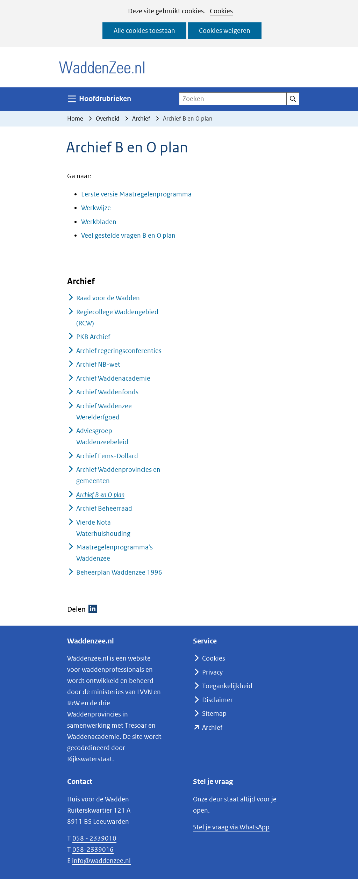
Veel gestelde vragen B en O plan (128, 235)
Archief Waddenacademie (113, 378)
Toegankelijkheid (227, 686)
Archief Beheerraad (104, 508)
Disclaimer (217, 700)
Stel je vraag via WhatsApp (231, 827)
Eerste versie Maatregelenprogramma (136, 194)
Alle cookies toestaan (144, 31)
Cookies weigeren (224, 31)
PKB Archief (93, 337)
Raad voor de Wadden (108, 298)
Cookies (221, 11)
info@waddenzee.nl (101, 861)
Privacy (212, 672)
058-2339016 (93, 849)
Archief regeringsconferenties (119, 351)
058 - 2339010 (94, 838)
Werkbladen (98, 222)
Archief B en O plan (100, 495)
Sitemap (214, 713)
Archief (212, 727)
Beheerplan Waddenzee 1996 (119, 572)
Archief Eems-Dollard (107, 456)
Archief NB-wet (98, 364)
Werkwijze (96, 208)
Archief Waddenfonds (107, 392)
